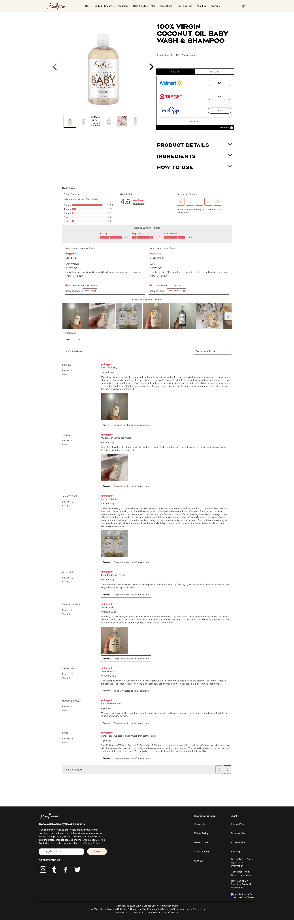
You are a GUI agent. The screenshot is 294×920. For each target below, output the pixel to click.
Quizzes (215, 6)
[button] (4, 4)
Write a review (188, 55)
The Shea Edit (184, 6)
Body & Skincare (103, 6)
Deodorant (122, 6)
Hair (87, 6)
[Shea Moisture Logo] (56, 6)
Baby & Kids (139, 6)
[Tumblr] (54, 869)
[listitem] (70, 121)
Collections (166, 6)
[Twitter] (77, 869)
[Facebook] (65, 869)
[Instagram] (43, 869)
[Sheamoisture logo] (50, 816)
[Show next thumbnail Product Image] (151, 66)
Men (153, 6)
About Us (201, 6)
